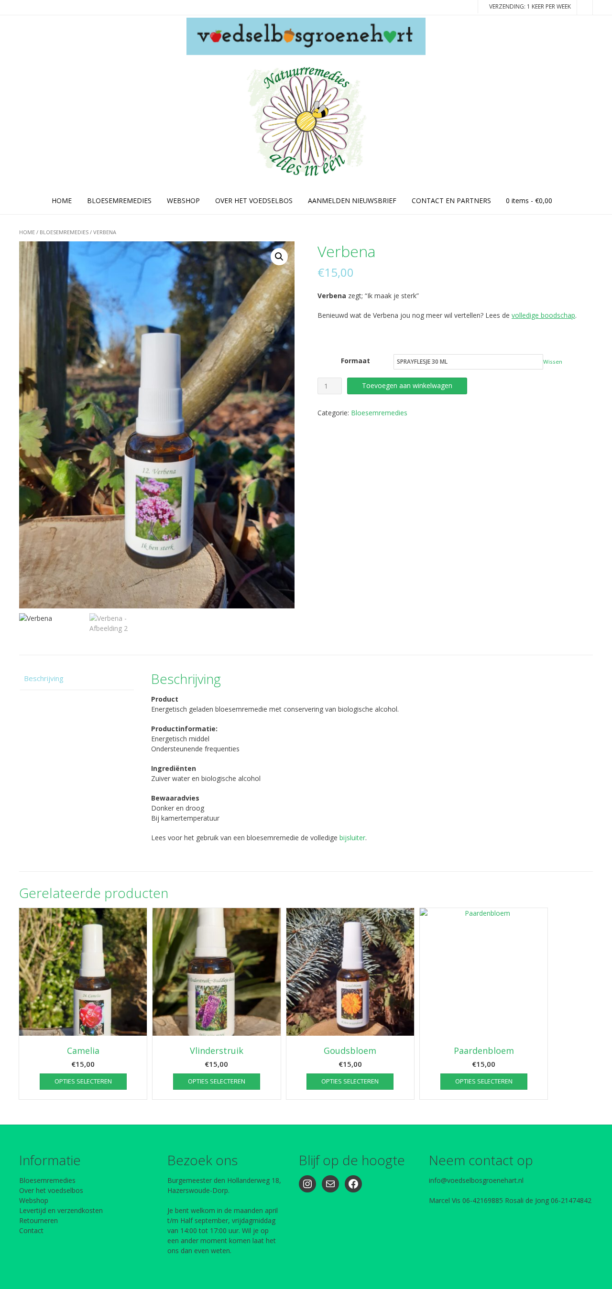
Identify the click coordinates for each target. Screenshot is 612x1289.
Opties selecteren (83, 1081)
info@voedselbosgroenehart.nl (476, 1180)
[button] (279, 256)
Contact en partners (451, 200)
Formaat (355, 360)
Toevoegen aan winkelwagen (407, 385)
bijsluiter (352, 837)
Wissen (552, 361)
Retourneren (38, 1220)
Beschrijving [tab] (44, 678)
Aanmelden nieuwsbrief (352, 200)
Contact (31, 1230)
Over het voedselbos (51, 1190)
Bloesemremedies (64, 232)
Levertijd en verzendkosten (61, 1210)
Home (62, 200)
